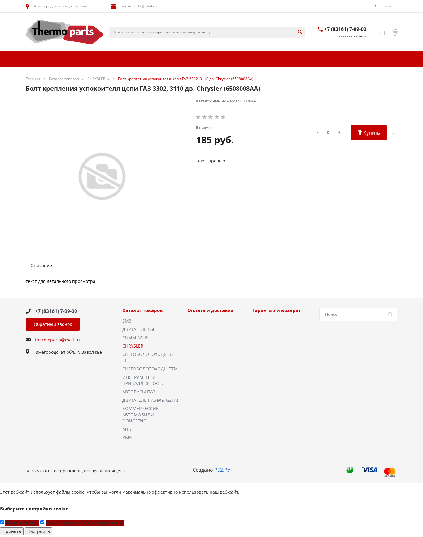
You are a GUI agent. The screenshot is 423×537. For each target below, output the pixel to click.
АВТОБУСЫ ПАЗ (138, 392)
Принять (11, 531)
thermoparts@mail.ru (138, 6)
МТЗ (126, 429)
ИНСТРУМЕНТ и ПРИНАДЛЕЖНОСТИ (143, 380)
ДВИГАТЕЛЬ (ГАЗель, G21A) (150, 400)
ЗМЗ (126, 321)
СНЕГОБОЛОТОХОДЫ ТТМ (150, 369)
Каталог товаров (142, 310)
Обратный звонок (53, 324)
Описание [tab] (41, 265)
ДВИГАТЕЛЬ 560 (138, 329)
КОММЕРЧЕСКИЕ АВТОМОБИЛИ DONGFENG (140, 414)
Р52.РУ (222, 469)
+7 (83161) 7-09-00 (345, 29)
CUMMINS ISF (136, 337)
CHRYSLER (132, 346)
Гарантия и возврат (276, 310)
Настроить (38, 531)
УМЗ (127, 437)
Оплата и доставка (210, 310)
